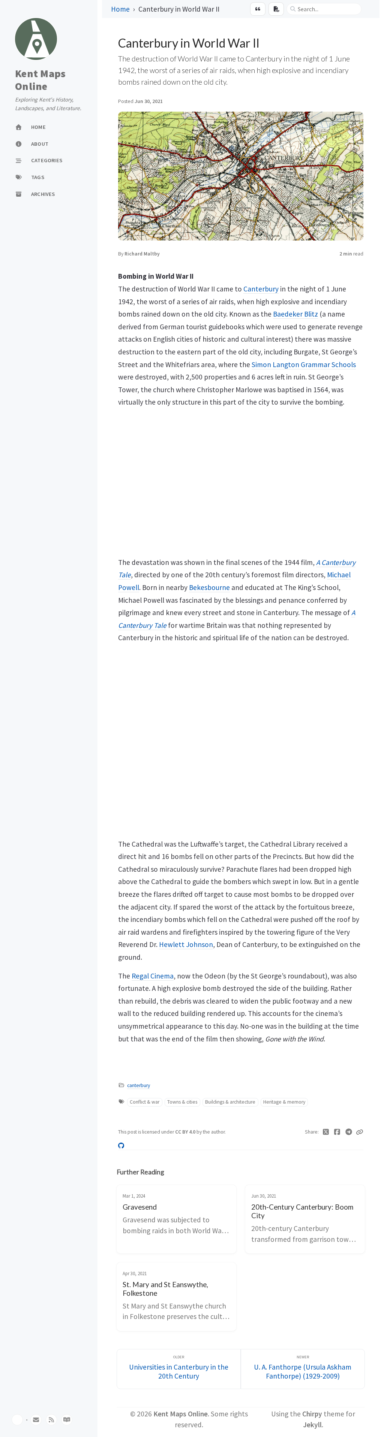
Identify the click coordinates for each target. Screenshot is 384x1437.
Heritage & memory (284, 1102)
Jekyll (312, 1424)
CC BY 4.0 (185, 1132)
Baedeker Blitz (295, 313)
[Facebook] (337, 1132)
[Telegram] (349, 1132)
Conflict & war (144, 1102)
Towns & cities (182, 1102)
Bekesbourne (209, 587)
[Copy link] (359, 1132)
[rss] (51, 1420)
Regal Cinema (153, 975)
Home (120, 8)
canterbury (138, 1085)
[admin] (67, 1420)
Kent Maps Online (40, 80)
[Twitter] (326, 1132)
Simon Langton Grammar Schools (304, 364)
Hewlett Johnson (186, 944)
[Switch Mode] (17, 1420)
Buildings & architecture (230, 1102)
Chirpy (312, 1413)
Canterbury (261, 288)
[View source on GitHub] (121, 1145)
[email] (36, 1420)
